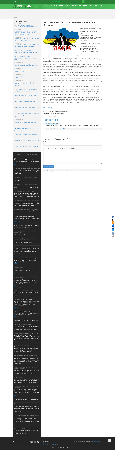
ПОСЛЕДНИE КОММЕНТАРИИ (27, 154)
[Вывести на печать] (34, 2)
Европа (47, 5)
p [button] (47, 162)
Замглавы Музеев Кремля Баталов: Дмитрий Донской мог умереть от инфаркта (26, 129)
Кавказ (62, 14)
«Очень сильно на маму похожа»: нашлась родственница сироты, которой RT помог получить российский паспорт (25, 32)
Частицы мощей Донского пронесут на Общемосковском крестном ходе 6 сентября (25, 25)
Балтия (72, 5)
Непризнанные (87, 5)
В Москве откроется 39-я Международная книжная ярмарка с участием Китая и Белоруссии (25, 83)
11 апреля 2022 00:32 (51, 128)
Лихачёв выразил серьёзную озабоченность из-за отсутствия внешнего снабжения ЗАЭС (26, 141)
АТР (57, 5)
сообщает (97, 28)
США (51, 5)
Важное (16, 17)
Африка (61, 5)
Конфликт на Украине (53, 14)
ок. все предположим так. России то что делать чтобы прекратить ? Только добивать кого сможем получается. (26, 270)
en (86, 2)
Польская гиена (42, 14)
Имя (44, 141)
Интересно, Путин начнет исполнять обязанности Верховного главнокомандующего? (27, 241)
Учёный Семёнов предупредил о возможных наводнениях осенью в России (25, 90)
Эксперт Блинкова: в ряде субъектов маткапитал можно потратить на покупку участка (25, 58)
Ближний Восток (69, 14)
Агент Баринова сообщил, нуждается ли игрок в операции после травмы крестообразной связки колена (26, 115)
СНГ (54, 5)
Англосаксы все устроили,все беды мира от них (26, 187)
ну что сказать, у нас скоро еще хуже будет (25, 211)
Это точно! (17, 180)
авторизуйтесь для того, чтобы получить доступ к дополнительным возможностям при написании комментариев (71, 170)
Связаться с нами (95, 441)
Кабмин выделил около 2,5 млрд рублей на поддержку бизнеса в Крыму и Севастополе (25, 96)
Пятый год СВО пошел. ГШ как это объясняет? (26, 320)
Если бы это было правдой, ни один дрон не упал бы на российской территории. (26, 226)
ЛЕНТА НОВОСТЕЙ (20, 21)
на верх (45, 107)
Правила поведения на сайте (50, 444)
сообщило (90, 74)
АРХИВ (95, 5)
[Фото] (56, 2)
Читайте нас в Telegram (49, 105)
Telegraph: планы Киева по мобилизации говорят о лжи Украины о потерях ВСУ (27, 39)
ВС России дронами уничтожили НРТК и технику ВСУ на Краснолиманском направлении (26, 135)
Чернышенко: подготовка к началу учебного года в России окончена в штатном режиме (27, 108)
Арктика (66, 5)
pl (89, 2)
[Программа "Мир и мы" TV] (59, 2)
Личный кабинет (19, 2)
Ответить (62, 128)
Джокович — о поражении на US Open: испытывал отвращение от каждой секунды (25, 51)
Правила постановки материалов (52, 442)
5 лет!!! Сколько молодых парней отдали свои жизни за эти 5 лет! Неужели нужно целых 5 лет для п (26, 292)
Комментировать (48, 166)
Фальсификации (79, 14)
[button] (45, 148)
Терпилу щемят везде (19, 234)
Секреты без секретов (19, 14)
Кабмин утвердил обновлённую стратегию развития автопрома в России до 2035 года (25, 64)
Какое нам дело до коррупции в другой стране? (26, 399)
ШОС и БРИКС (78, 5)
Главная (49, 107)
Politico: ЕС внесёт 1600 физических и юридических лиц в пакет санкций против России (25, 122)
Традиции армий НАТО (31, 14)
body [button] (45, 162)
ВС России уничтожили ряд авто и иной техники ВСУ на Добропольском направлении (26, 45)
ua (92, 2)
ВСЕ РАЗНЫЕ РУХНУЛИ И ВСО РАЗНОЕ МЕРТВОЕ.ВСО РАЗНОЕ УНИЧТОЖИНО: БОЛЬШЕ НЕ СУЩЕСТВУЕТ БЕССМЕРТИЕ (26, 313)
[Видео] (52, 2)
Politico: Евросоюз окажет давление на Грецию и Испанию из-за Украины (26, 147)
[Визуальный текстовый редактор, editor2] (72, 156)
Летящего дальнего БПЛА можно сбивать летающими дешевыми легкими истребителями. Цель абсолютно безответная (26, 161)
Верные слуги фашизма (90, 14)
